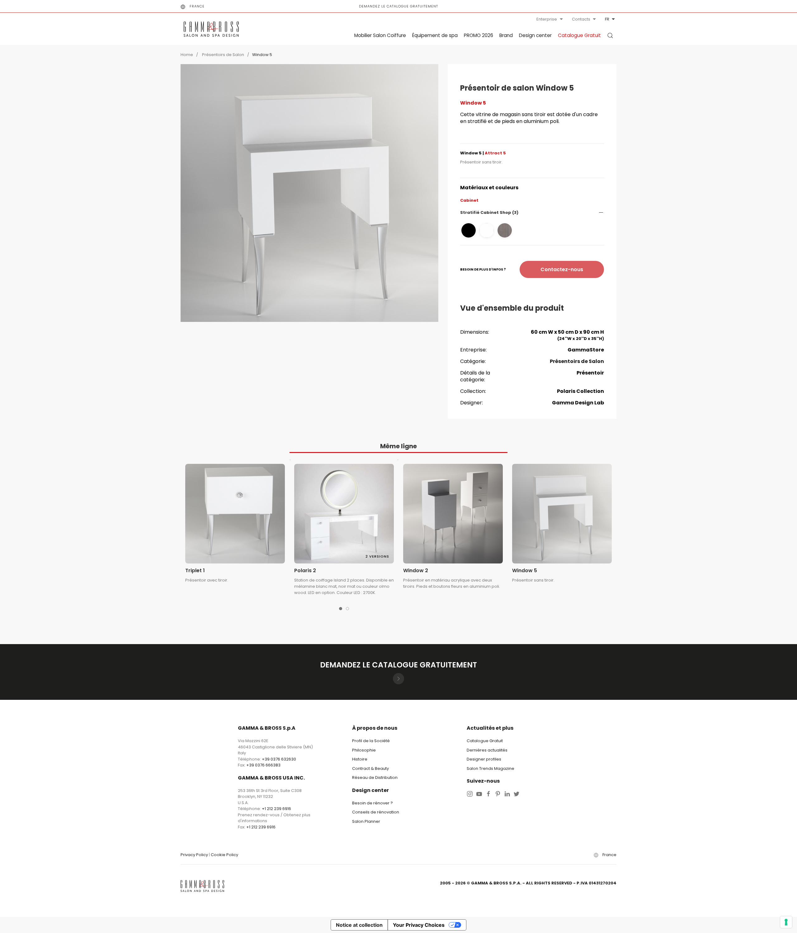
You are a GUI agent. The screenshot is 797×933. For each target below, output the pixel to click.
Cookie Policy (224, 855)
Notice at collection (359, 925)
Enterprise (546, 19)
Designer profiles (484, 759)
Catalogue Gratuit (579, 35)
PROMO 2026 (478, 35)
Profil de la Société (371, 741)
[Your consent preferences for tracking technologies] (786, 922)
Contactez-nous (561, 269)
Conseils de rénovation (375, 812)
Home (187, 55)
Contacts (581, 19)
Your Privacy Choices (419, 925)
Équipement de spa (435, 35)
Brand (506, 35)
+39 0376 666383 (263, 765)
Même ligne (398, 446)
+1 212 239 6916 (276, 809)
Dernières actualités (487, 750)
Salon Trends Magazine (490, 768)
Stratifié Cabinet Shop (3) (489, 212)
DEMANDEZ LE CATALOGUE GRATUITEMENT (398, 6)
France (197, 6)
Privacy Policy (194, 855)
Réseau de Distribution (375, 777)
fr (607, 19)
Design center (535, 35)
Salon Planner (366, 821)
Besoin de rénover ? (372, 803)
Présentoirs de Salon (222, 55)
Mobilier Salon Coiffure (380, 35)
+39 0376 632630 (279, 759)
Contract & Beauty (370, 768)
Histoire (359, 759)
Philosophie (364, 750)
